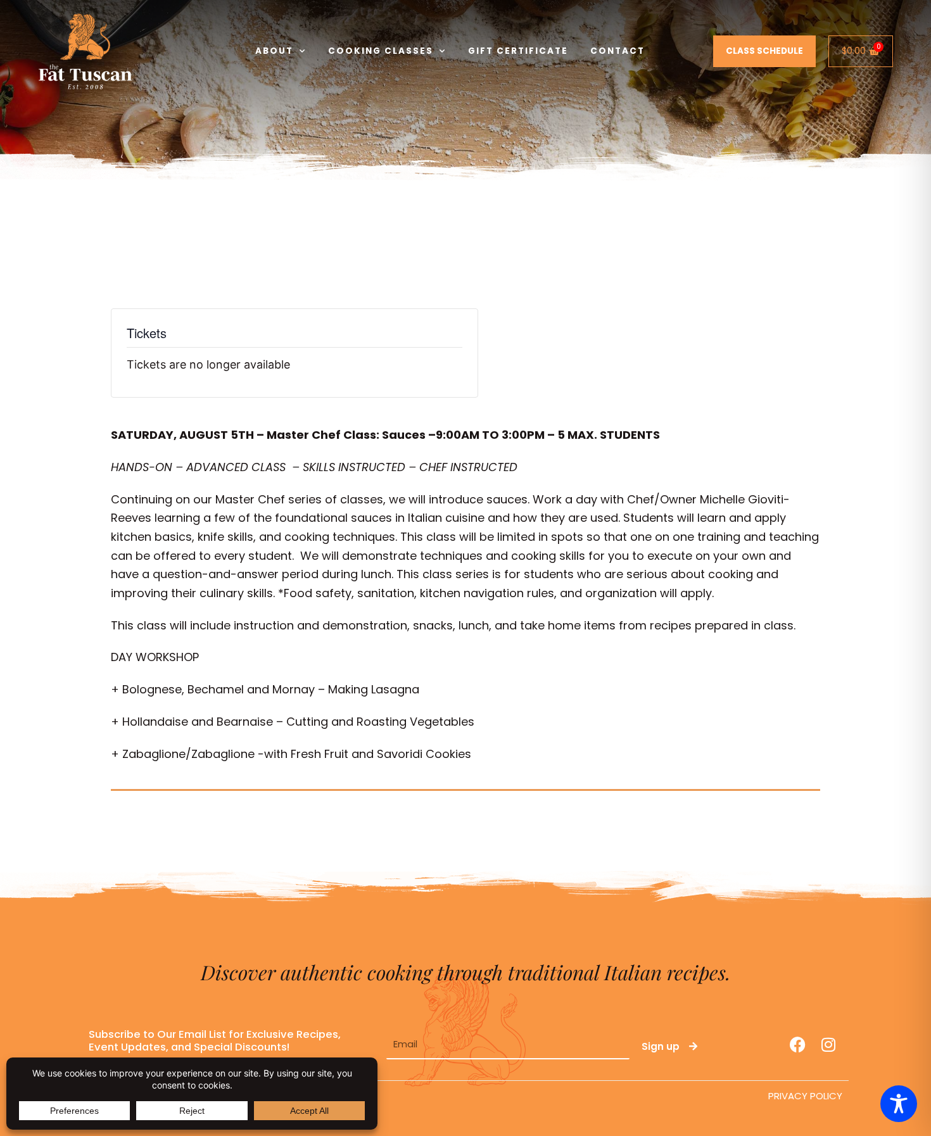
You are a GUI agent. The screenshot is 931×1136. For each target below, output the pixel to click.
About (274, 51)
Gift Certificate (518, 51)
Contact (617, 51)
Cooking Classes (380, 51)
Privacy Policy (805, 1095)
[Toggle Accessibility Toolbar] (898, 1103)
